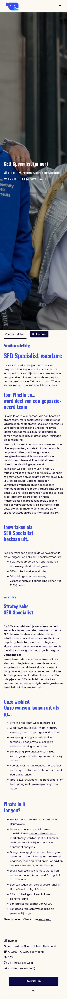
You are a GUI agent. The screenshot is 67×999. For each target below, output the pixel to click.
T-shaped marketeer (42, 833)
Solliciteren (33, 981)
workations (17, 875)
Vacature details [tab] (15, 334)
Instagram (44, 919)
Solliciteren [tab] (39, 334)
